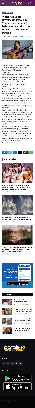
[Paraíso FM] (17, 3)
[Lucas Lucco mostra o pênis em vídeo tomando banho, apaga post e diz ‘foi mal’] (7, 321)
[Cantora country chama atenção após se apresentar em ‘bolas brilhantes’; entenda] (17, 205)
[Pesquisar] (28, 3)
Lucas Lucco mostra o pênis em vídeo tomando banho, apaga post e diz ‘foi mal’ (23, 320)
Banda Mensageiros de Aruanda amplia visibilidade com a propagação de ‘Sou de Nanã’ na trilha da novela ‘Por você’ (16, 187)
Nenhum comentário (18, 36)
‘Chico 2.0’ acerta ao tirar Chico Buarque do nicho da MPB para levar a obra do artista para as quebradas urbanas (17, 249)
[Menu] (3, 3)
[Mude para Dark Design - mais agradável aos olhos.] (31, 3)
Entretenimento (7, 12)
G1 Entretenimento (12, 143)
